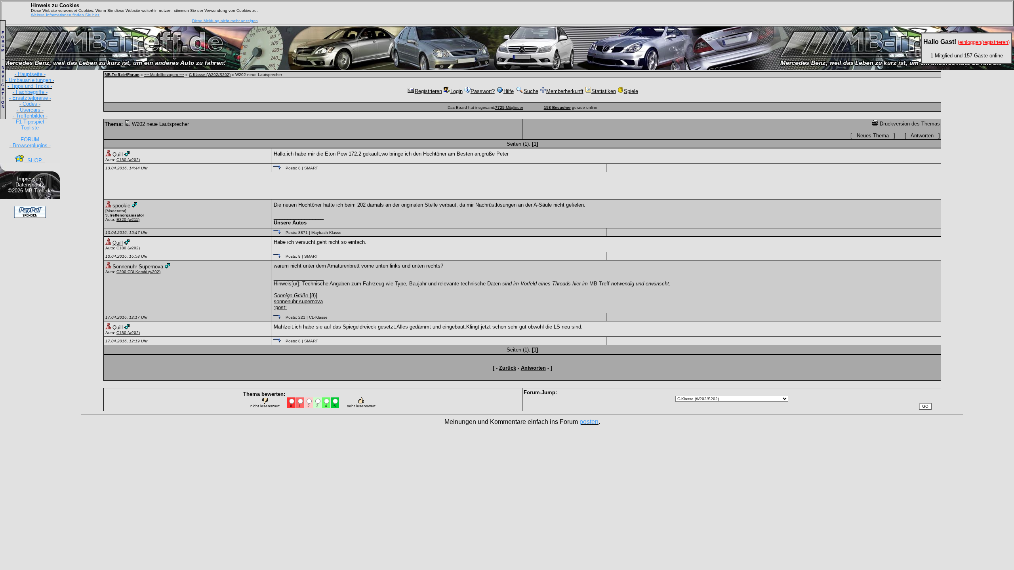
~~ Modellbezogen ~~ (164, 74)
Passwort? (483, 91)
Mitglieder (509, 107)
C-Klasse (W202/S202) (210, 74)
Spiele (631, 91)
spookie (121, 206)
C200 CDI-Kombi (132, 272)
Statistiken (603, 91)
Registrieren (428, 91)
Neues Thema (873, 136)
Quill (117, 155)
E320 (121, 219)
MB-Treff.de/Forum (122, 74)
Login (456, 91)
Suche (531, 91)
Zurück (507, 368)
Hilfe (508, 91)
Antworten (922, 136)
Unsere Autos (290, 223)
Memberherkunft (564, 91)
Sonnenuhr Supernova (137, 267)
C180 (121, 160)
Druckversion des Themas (909, 124)
